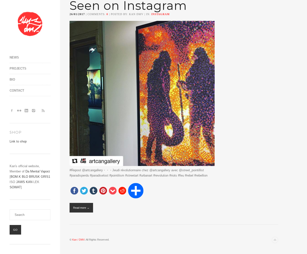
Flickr (19, 110)
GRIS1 (45, 176)
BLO (25, 176)
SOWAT (15, 187)
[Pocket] (113, 191)
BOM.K (16, 176)
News (14, 57)
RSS (43, 110)
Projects (18, 68)
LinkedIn (26, 110)
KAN (29, 182)
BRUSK (34, 176)
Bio (12, 79)
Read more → (81, 207)
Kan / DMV (78, 239)
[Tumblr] (93, 191)
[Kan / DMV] (30, 24)
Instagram (33, 110)
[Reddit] (122, 191)
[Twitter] (84, 191)
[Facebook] (74, 191)
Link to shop (18, 141)
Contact (17, 90)
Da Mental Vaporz (37, 171)
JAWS (20, 182)
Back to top (275, 240)
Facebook (12, 110)
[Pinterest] (103, 191)
